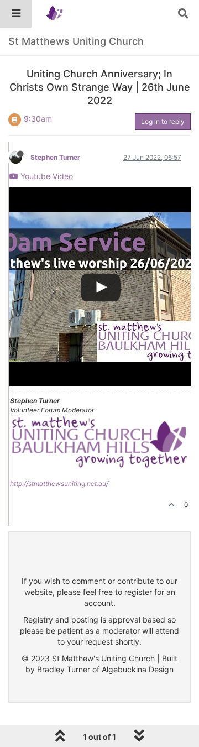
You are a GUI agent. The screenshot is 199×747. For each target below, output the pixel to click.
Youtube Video (45, 176)
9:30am (38, 118)
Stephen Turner (55, 157)
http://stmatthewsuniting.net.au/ (59, 483)
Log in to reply (163, 121)
